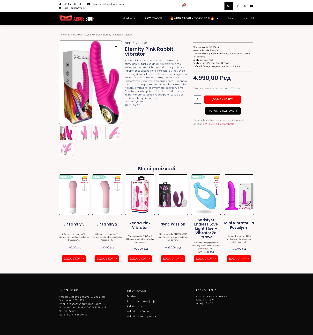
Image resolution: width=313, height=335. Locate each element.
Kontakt (248, 18)
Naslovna (129, 18)
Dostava (132, 296)
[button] (116, 46)
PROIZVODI (153, 18)
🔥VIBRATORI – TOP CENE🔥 (192, 18)
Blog (230, 18)
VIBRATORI (77, 34)
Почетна (64, 34)
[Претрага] (228, 6)
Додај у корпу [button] (74, 258)
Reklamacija (135, 306)
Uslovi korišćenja (138, 311)
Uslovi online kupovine (141, 316)
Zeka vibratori (92, 34)
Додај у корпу (222, 99)
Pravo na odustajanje (141, 301)
